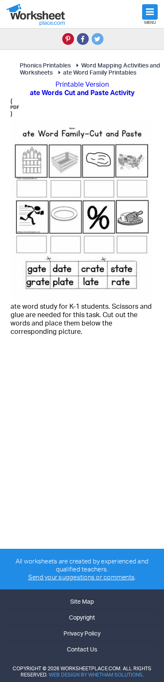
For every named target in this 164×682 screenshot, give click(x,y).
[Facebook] (83, 39)
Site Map (82, 601)
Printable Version (82, 84)
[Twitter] (97, 39)
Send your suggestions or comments (81, 577)
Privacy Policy (82, 633)
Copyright (82, 617)
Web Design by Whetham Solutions (96, 675)
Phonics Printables (45, 65)
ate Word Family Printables (99, 72)
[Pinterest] (68, 39)
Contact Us (82, 649)
